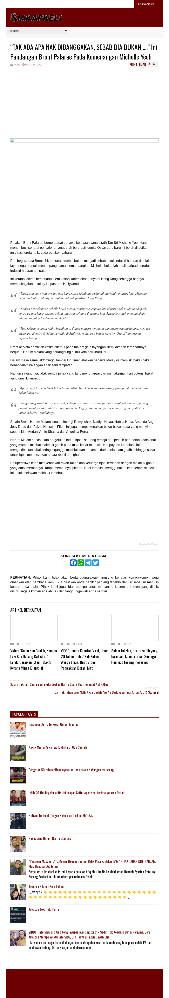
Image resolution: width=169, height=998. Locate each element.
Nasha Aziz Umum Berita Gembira (50, 838)
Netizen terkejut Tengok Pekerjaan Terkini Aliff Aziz (61, 815)
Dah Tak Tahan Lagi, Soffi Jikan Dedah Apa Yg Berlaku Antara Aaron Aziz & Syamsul (106, 692)
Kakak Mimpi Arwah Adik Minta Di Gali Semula (58, 747)
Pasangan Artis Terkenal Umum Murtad (54, 724)
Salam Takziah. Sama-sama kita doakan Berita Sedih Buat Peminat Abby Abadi (59, 684)
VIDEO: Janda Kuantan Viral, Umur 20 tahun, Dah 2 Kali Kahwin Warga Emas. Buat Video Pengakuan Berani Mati (84, 659)
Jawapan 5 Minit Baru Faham (47, 886)
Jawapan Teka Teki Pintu (44, 909)
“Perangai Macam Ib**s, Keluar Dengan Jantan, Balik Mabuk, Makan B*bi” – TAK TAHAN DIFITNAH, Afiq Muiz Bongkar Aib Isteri (92, 864)
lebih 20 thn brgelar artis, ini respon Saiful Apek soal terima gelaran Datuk (76, 792)
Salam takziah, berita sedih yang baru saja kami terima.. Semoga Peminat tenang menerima (134, 656)
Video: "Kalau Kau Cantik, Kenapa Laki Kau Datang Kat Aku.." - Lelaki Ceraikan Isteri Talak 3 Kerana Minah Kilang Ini (33, 659)
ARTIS (16, 64)
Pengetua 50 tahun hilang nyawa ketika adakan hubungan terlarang (71, 769)
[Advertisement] (84, 101)
